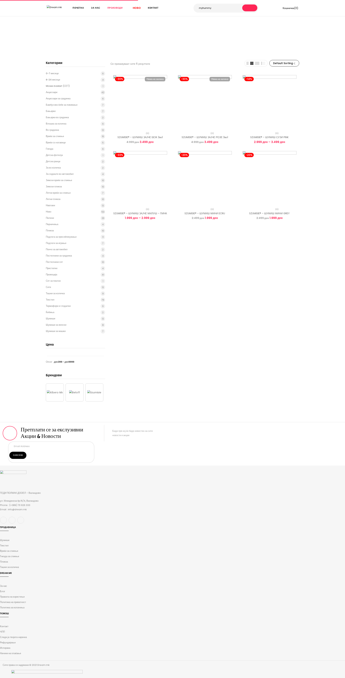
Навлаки (50, 205)
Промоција (51, 274)
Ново (48, 211)
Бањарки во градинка (57, 117)
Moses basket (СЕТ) (58, 86)
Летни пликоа (53, 199)
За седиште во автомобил (60, 174)
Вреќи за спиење (55, 136)
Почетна (136, 41)
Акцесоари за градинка (58, 98)
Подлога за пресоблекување (61, 237)
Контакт (4, 626)
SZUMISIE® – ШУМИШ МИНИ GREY (269, 213)
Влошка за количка (56, 123)
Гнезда (49, 149)
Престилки (51, 268)
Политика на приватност (13, 602)
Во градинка (52, 130)
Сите (48, 287)
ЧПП (2, 631)
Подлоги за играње (56, 243)
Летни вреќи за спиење (58, 193)
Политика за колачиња (12, 607)
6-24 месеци (53, 79)
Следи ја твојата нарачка (13, 637)
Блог (2, 591)
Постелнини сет (54, 262)
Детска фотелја (54, 155)
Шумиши (50, 318)
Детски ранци (53, 161)
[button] (288, 8)
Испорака (5, 648)
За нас (3, 586)
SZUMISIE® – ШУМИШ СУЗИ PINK (269, 137)
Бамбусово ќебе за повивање (61, 105)
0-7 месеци (52, 73)
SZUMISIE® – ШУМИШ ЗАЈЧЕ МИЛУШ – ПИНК (140, 213)
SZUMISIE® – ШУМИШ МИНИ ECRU (205, 213)
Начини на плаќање (10, 653)
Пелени (50, 218)
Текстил (50, 299)
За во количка (53, 167)
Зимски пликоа (54, 186)
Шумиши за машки (56, 331)
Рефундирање (8, 642)
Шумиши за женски (56, 325)
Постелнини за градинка (59, 255)
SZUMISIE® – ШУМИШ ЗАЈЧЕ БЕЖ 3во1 (140, 137)
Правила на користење (12, 596)
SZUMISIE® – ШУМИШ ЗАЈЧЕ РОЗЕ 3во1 (205, 137)
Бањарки (51, 111)
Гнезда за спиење (9, 556)
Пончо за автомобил (57, 249)
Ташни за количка (55, 293)
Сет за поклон (53, 281)
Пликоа (50, 230)
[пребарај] (249, 7)
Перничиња (52, 224)
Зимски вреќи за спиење (59, 180)
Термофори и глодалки (58, 306)
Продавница (152, 41)
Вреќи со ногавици (56, 142)
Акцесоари (51, 92)
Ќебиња (50, 312)
